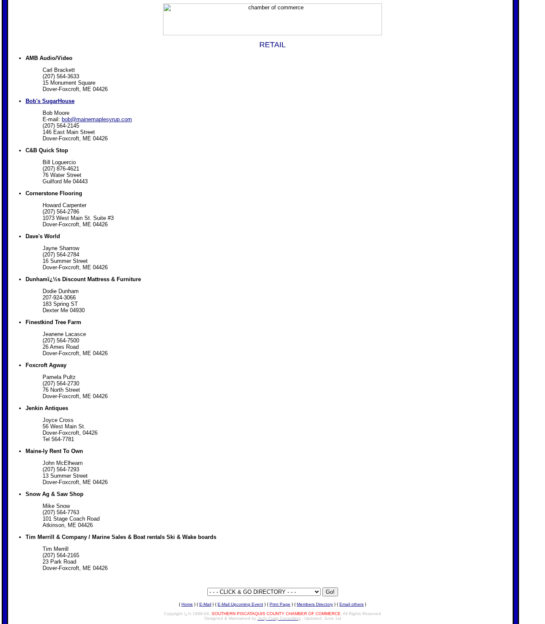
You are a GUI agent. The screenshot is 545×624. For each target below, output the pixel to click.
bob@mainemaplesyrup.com (97, 119)
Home (187, 604)
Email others (351, 604)
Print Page (280, 604)
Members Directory (315, 604)
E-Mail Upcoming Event (240, 604)
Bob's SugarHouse (50, 101)
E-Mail (205, 604)
